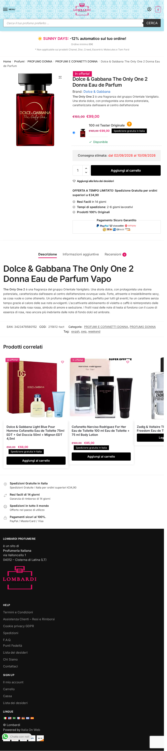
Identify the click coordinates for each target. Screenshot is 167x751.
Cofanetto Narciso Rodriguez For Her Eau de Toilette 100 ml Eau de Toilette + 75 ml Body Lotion (101, 431)
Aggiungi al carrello (126, 170)
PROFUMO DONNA (39, 61)
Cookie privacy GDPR (18, 626)
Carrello (9, 689)
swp (84, 331)
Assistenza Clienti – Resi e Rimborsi (29, 619)
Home (7, 61)
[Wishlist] (62, 362)
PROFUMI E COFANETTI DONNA (76, 61)
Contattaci (10, 666)
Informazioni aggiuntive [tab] (81, 254)
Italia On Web (30, 730)
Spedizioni (10, 633)
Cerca (152, 23)
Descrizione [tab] (47, 254)
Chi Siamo (10, 659)
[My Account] (149, 9)
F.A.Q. (7, 640)
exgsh (75, 331)
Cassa (7, 696)
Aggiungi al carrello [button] (36, 460)
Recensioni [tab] (113, 254)
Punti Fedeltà (12, 645)
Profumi (19, 61)
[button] (60, 77)
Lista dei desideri (15, 652)
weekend (94, 331)
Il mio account (13, 682)
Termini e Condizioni (18, 612)
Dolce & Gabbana (97, 91)
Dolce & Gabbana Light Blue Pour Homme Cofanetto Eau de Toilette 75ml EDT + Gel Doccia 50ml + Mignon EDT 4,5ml (35, 433)
